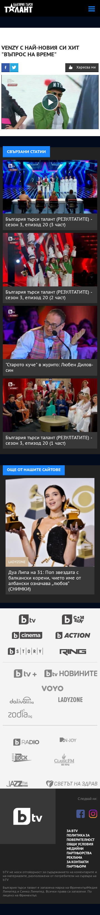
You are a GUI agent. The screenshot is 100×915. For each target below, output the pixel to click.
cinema (27, 632)
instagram (93, 813)
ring (73, 648)
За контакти (78, 862)
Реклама (74, 857)
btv (27, 616)
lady (27, 648)
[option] (52, 533)
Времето (22, 700)
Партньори (76, 866)
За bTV (72, 831)
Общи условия (80, 844)
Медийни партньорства (79, 851)
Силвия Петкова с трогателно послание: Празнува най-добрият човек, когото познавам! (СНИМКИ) (50, 578)
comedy (73, 616)
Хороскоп (22, 713)
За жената (72, 700)
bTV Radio (26, 742)
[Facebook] (5, 67)
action (73, 632)
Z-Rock (25, 758)
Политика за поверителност (80, 837)
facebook (80, 813)
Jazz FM (17, 784)
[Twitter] (14, 67)
